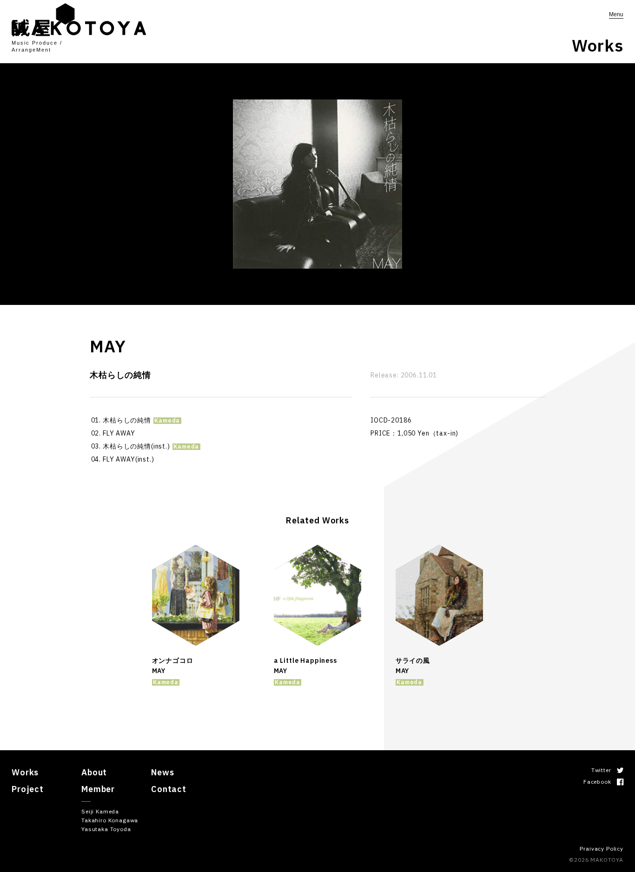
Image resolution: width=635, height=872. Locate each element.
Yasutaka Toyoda (106, 829)
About (94, 772)
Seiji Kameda (100, 811)
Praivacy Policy (601, 848)
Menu (616, 14)
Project (28, 789)
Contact (168, 789)
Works (25, 772)
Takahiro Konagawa (109, 820)
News (162, 772)
